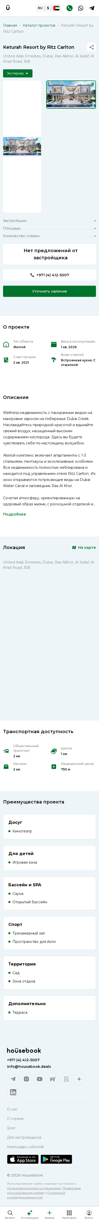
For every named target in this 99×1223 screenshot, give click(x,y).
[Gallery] (22, 147)
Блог (11, 1128)
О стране (15, 1118)
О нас (12, 1109)
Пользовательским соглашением (34, 1188)
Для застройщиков (24, 1137)
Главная (10, 25)
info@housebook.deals (29, 1066)
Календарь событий (25, 1147)
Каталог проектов (39, 25)
